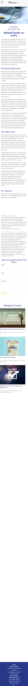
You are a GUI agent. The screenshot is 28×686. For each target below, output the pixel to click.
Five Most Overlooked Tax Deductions (12, 329)
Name (2, 264)
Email (2, 273)
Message (3, 281)
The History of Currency (8, 357)
